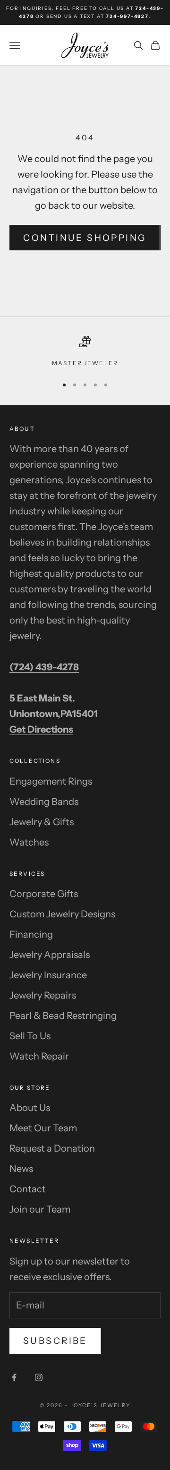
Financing (31, 934)
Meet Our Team (43, 1128)
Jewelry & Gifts (41, 822)
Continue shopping (84, 237)
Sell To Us (30, 1036)
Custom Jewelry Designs (62, 914)
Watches (29, 842)
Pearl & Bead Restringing (63, 1015)
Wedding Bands (43, 801)
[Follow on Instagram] (38, 1377)
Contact (27, 1189)
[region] (85, 352)
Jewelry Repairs (42, 995)
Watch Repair (39, 1056)
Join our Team (39, 1209)
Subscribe (55, 1340)
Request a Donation (52, 1148)
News (21, 1168)
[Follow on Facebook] (14, 1377)
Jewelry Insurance (48, 975)
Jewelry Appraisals (49, 954)
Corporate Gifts (43, 893)
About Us (29, 1107)
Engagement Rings (50, 781)
